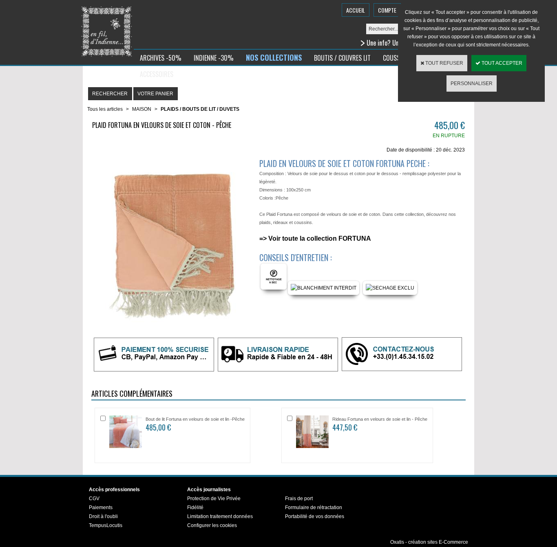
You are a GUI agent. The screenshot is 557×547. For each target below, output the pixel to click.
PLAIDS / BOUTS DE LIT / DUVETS (200, 109)
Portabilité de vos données (314, 516)
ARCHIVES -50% (160, 58)
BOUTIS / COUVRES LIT (342, 58)
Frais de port (299, 498)
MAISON (141, 109)
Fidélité (195, 507)
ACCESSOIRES (156, 74)
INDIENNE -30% (214, 58)
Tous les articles (105, 109)
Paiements (101, 507)
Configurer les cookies (212, 525)
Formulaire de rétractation (313, 507)
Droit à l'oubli (103, 516)
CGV (94, 498)
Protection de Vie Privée (214, 498)
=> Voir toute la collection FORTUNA (315, 238)
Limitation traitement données (220, 516)
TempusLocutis (105, 525)
